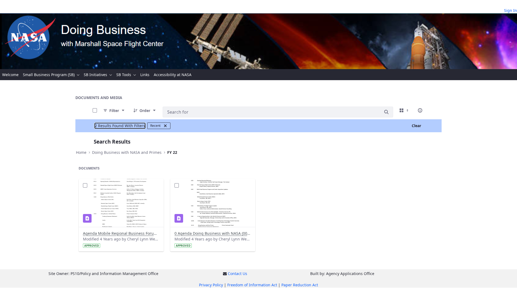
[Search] (386, 112)
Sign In (510, 10)
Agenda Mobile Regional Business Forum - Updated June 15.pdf (121, 233)
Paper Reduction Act (299, 284)
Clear (416, 125)
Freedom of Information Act (252, 284)
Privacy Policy (211, 284)
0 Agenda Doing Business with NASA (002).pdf (212, 233)
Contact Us (237, 273)
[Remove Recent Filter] (165, 126)
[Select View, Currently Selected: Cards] (404, 110)
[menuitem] (10, 74)
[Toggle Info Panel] (420, 110)
